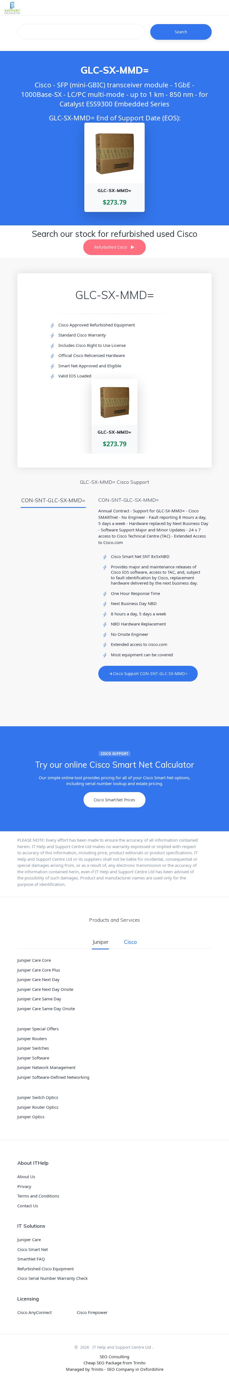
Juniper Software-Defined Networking (53, 1077)
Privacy (24, 1186)
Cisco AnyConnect (34, 1312)
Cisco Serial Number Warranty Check (52, 1278)
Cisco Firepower (92, 1312)
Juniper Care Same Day (39, 999)
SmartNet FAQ (31, 1259)
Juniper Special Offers (38, 1028)
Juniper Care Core (34, 960)
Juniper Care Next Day (38, 979)
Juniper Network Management (46, 1067)
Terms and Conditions (38, 1196)
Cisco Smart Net (32, 1249)
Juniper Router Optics (37, 1107)
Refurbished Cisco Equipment (45, 1268)
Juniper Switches (33, 1048)
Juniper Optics (30, 1116)
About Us (26, 1176)
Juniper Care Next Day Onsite (45, 989)
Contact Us (27, 1205)
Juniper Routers (32, 1038)
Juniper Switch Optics (37, 1097)
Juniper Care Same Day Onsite (46, 1008)
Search (181, 31)
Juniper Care (29, 1239)
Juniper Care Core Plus (38, 970)
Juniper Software (33, 1058)
